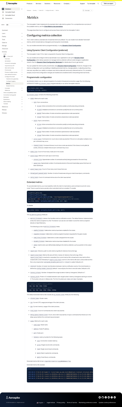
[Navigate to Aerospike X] (112, 397)
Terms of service (72, 402)
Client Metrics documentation (53, 26)
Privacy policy (61, 402)
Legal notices (51, 402)
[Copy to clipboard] (91, 88)
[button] (98, 3)
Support (82, 3)
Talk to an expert (108, 3)
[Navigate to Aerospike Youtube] (109, 397)
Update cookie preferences (107, 402)
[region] (60, 376)
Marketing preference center (88, 402)
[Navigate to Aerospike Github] (103, 397)
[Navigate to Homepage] (11, 3)
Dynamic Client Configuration (72, 46)
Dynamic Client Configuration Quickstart (49, 62)
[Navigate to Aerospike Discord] (100, 397)
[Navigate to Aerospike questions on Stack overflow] (106, 397)
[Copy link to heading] (63, 35)
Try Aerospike (91, 3)
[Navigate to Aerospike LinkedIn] (115, 397)
